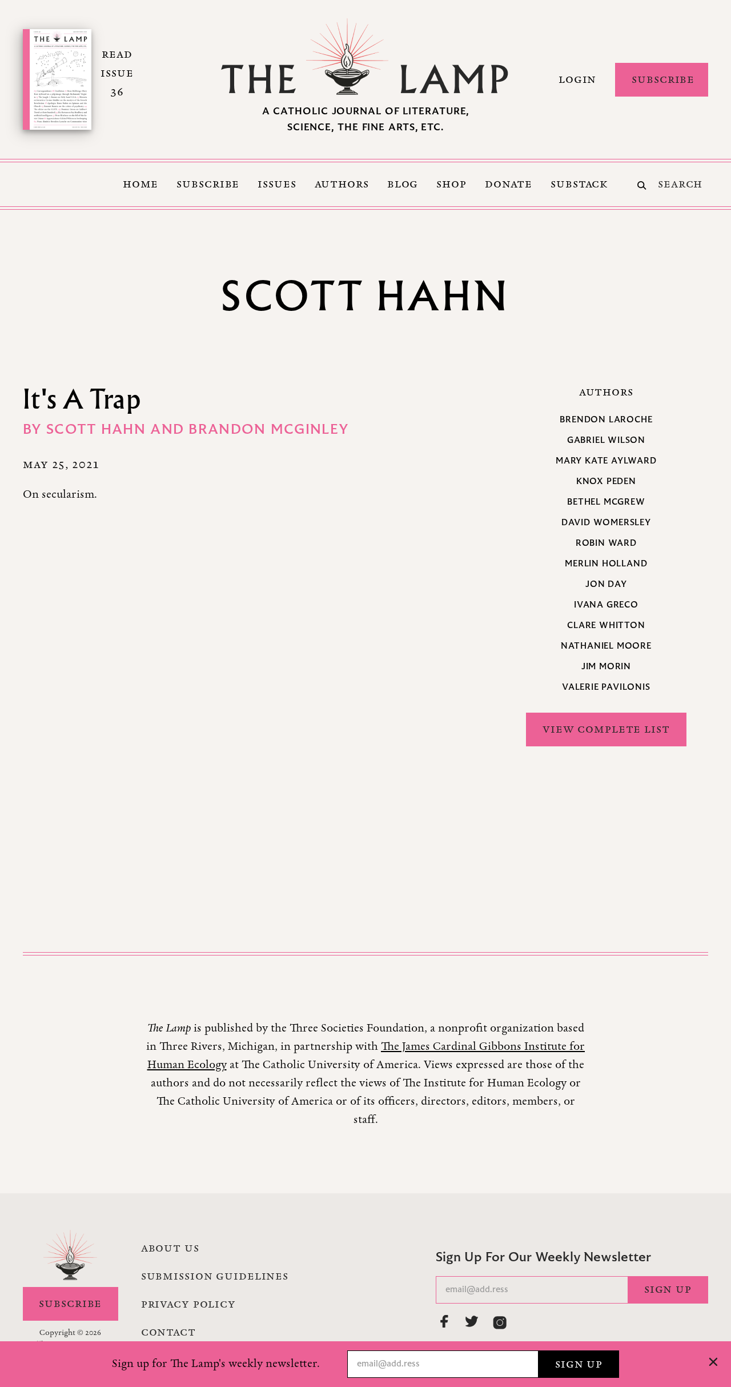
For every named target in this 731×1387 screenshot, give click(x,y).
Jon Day (606, 584)
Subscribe (663, 79)
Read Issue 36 (117, 73)
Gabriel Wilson (606, 440)
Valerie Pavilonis (606, 687)
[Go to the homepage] (365, 56)
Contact (168, 1332)
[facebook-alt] (445, 1321)
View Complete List (606, 729)
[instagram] (500, 1322)
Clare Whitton (606, 625)
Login (577, 79)
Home (141, 184)
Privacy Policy (188, 1304)
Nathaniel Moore (606, 646)
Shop (451, 184)
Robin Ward (606, 543)
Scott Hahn (98, 430)
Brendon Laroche (606, 420)
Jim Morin (606, 666)
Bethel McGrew (606, 502)
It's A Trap (82, 398)
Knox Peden (606, 481)
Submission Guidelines (214, 1276)
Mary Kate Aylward (606, 461)
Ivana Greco (606, 605)
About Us (170, 1248)
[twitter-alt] (472, 1321)
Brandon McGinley (268, 430)
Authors (342, 184)
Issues (277, 184)
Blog (403, 184)
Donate (508, 184)
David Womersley (606, 522)
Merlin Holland (606, 564)
